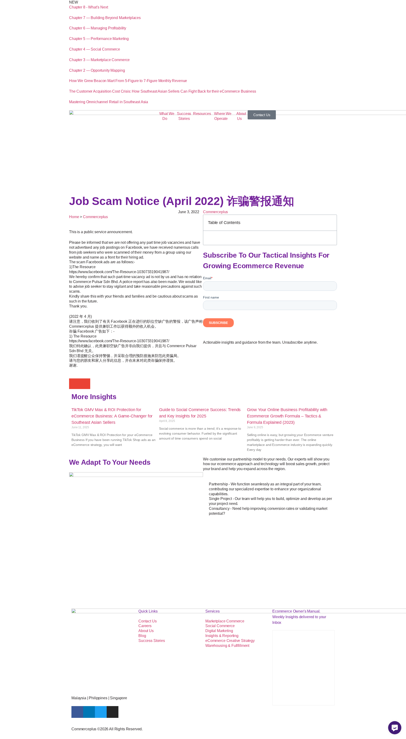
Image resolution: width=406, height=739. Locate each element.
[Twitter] (101, 712)
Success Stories (184, 116)
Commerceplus (215, 212)
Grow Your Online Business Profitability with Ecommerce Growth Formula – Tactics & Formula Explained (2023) (287, 416)
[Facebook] (77, 712)
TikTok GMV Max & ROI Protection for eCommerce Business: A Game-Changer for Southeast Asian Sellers (111, 416)
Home (74, 217)
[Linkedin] (89, 712)
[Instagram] (112, 712)
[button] (74, 383)
